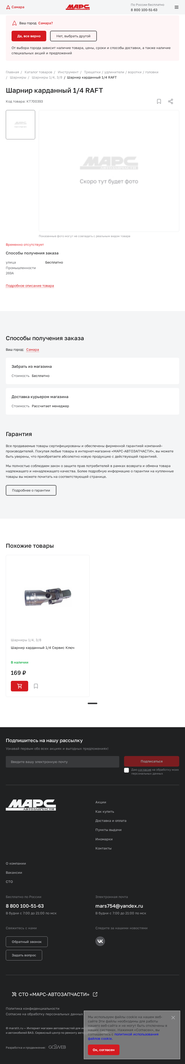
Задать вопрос (24, 955)
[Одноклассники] (161, 107)
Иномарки (104, 839)
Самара (32, 349)
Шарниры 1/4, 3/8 (26, 640)
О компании (16, 863)
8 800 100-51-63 (144, 10)
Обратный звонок (27, 942)
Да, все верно (28, 36)
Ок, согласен (104, 1050)
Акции (100, 802)
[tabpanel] (48, 626)
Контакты (103, 848)
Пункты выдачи (108, 830)
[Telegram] (146, 107)
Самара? (45, 23)
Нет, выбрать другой (73, 36)
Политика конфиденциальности (32, 1008)
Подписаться (152, 761)
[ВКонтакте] (153, 107)
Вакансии (14, 872)
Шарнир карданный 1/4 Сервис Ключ (42, 648)
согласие (144, 769)
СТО (9, 881)
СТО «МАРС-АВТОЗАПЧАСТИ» (54, 994)
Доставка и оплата (110, 820)
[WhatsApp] (169, 107)
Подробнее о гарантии (31, 490)
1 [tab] (92, 703)
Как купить (104, 811)
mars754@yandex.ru (119, 906)
